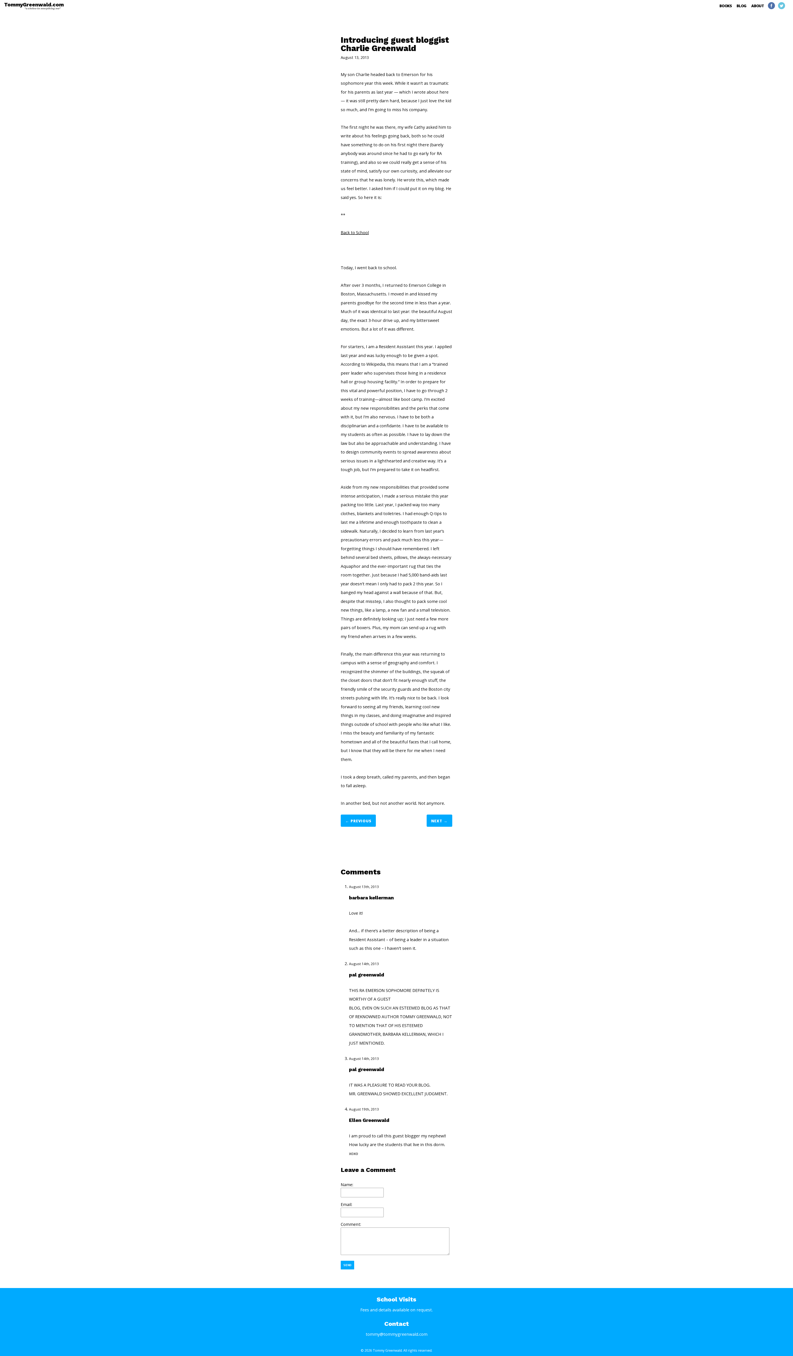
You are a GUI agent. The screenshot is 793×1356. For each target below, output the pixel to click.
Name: (347, 1184)
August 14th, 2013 (364, 963)
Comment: (351, 1224)
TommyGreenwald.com (34, 6)
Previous (361, 820)
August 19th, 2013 (364, 1109)
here (444, 92)
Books (725, 5)
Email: (346, 1204)
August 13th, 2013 (364, 886)
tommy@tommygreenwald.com (396, 1334)
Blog (742, 5)
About (757, 5)
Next (436, 820)
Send (347, 1265)
